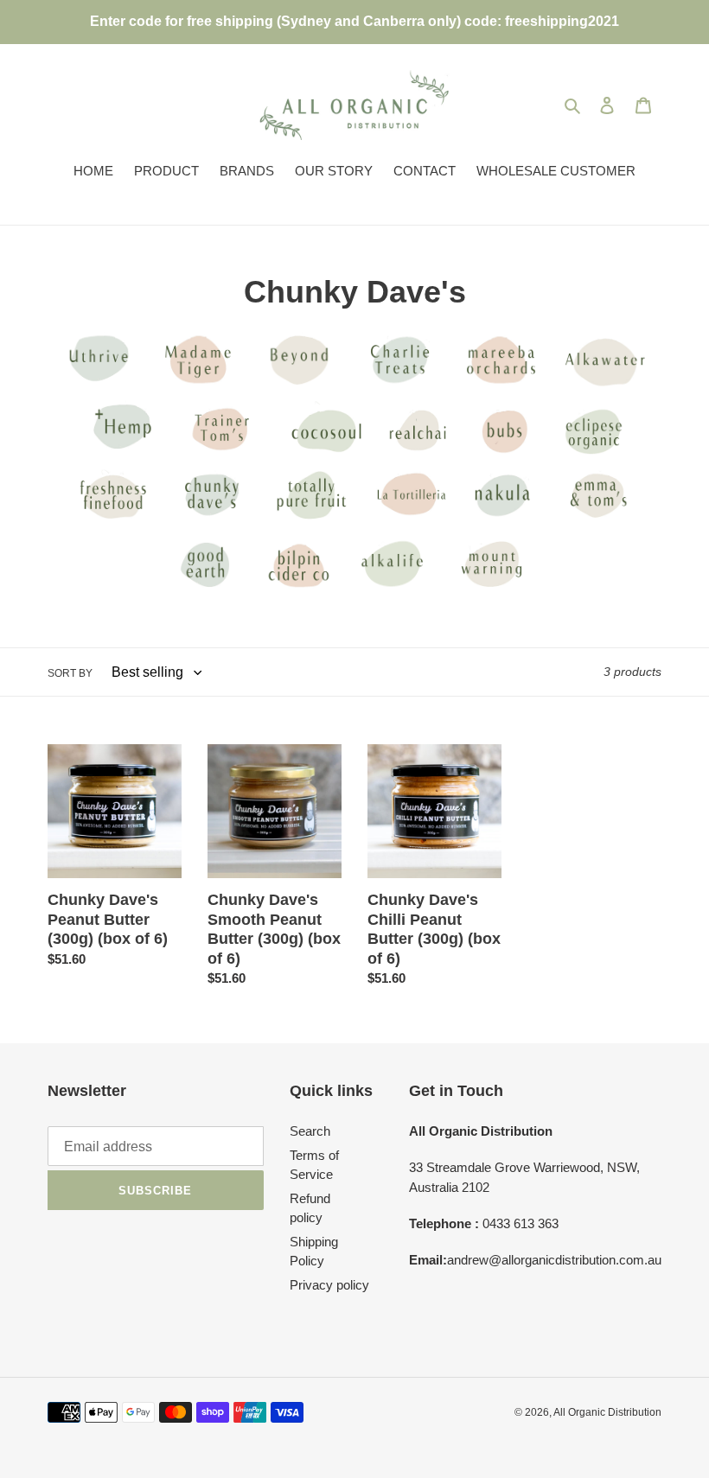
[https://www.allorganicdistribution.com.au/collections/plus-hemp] (121, 454)
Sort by (70, 673)
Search (310, 1131)
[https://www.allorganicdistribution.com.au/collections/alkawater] (600, 387)
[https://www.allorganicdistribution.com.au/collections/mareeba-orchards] (98, 387)
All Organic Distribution (607, 1412)
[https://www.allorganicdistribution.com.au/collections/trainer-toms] (656, 387)
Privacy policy (329, 1284)
